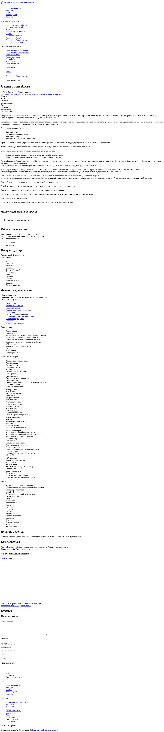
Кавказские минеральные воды (18, 702)
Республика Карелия (14, 42)
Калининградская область (16, 25)
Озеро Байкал (11, 59)
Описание (5, 94)
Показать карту (7, 558)
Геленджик (10, 717)
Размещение (6, 647)
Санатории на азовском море (17, 53)
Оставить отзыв (7, 112)
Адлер (8, 715)
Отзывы (59, 94)
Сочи (8, 709)
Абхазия (9, 13)
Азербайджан (11, 15)
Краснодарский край (14, 27)
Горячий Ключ (12, 719)
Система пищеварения (15, 319)
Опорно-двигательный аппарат (18, 310)
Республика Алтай (13, 38)
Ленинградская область (15, 31)
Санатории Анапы (13, 711)
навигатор (8, 606)
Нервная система (13, 308)
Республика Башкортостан (16, 40)
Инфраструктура (16, 94)
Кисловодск (11, 704)
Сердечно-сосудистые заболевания (20, 316)
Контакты (10, 675)
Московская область (14, 36)
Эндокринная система (15, 323)
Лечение (35, 94)
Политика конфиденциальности (44, 730)
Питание (27, 94)
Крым (8, 29)
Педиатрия (10, 312)
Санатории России (13, 8)
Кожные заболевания (14, 306)
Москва (9, 34)
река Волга (10, 61)
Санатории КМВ (13, 63)
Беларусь (9, 10)
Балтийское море (13, 55)
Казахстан (10, 17)
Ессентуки (10, 706)
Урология (10, 321)
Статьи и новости (13, 677)
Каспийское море (13, 57)
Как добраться (50, 94)
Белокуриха (10, 713)
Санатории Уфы (12, 721)
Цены (41, 94)
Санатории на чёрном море (17, 50)
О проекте (10, 673)
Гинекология (11, 304)
